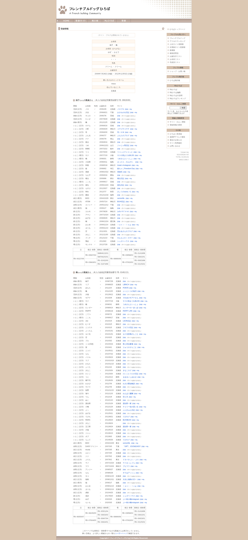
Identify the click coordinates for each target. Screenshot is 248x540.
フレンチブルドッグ (177, 38)
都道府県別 (174, 53)
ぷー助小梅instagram (131, 499)
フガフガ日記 (128, 327)
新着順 (172, 50)
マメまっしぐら (129, 463)
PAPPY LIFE (127, 311)
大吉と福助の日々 (130, 479)
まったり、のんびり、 (125, 162)
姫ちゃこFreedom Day (126, 169)
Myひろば (173, 89)
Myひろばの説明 (176, 95)
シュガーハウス (123, 241)
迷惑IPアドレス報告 (177, 137)
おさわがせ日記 (123, 112)
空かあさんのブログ (125, 231)
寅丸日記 (120, 185)
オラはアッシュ (129, 473)
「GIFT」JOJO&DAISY (132, 446)
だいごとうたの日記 (130, 374)
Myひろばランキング (178, 98)
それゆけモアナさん (130, 298)
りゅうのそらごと (130, 347)
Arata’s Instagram (124, 165)
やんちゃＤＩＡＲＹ (125, 238)
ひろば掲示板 (175, 80)
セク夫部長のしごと (130, 334)
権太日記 (120, 178)
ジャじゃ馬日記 (123, 145)
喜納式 (119, 172)
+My (130, 109)
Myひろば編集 (175, 92)
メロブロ (120, 109)
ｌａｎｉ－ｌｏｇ (124, 225)
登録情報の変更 (176, 125)
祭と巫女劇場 (128, 344)
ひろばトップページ (177, 29)
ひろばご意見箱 (176, 134)
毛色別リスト (175, 62)
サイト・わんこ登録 (177, 122)
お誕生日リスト (176, 56)
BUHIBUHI (127, 420)
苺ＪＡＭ (120, 132)
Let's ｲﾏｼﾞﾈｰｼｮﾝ (123, 211)
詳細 (126, 109)
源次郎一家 (127, 403)
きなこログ (127, 370)
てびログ (126, 417)
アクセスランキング (177, 41)
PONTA (125, 288)
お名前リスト (175, 59)
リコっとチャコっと (125, 152)
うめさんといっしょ (125, 159)
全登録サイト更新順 (177, 47)
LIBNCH (126, 285)
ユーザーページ (121, 533)
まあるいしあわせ (130, 377)
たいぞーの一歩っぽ (130, 308)
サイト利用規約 (176, 143)
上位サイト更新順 (177, 44)
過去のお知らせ (176, 140)
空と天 (125, 397)
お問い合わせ (175, 146)
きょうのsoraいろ (124, 192)
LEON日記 (127, 321)
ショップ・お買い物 (177, 71)
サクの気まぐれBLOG (125, 155)
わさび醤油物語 (129, 384)
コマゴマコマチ (123, 129)
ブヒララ (126, 466)
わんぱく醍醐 (128, 394)
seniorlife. (121, 198)
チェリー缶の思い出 (130, 407)
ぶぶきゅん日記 (129, 410)
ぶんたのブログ (123, 136)
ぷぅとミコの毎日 (130, 291)
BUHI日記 (121, 202)
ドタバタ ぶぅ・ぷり (131, 460)
